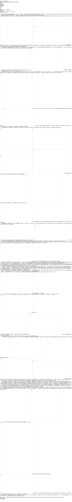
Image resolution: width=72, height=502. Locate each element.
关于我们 (1, 3)
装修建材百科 (2, 5)
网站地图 (13, 497)
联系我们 (1, 6)
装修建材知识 (2, 4)
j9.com (4, 9)
